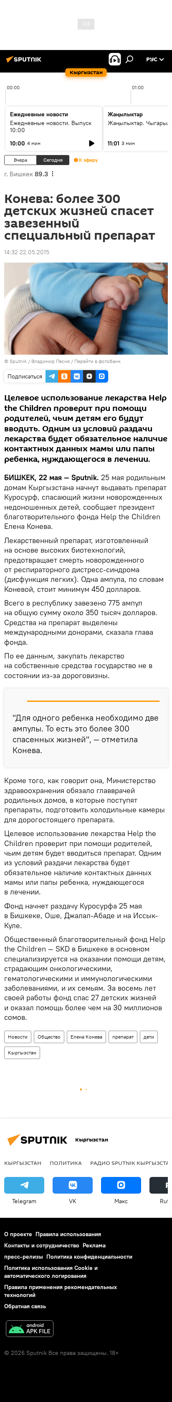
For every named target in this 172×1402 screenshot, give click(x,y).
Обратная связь (25, 1306)
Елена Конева (86, 1037)
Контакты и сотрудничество (41, 1245)
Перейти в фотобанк (97, 361)
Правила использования (68, 1234)
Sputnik (18, 361)
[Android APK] (29, 1329)
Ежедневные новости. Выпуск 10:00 (50, 126)
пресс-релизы (23, 1256)
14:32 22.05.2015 (26, 252)
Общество (49, 1037)
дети (149, 1037)
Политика (66, 1163)
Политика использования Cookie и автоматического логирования (51, 1271)
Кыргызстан (22, 1052)
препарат (123, 1037)
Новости (18, 1037)
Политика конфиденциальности (89, 1256)
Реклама (94, 1245)
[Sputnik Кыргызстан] (25, 62)
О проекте (18, 1234)
